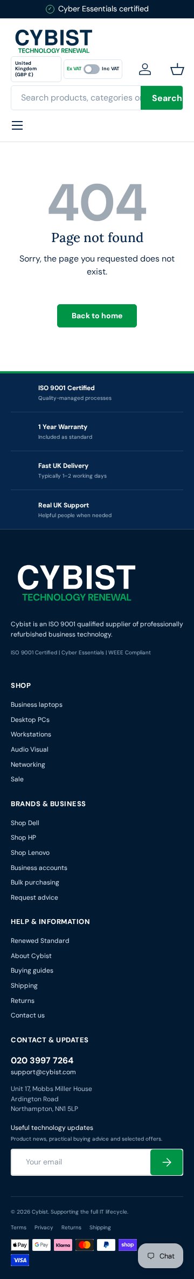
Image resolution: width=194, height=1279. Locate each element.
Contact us (28, 1015)
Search (167, 98)
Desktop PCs (30, 719)
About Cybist (31, 956)
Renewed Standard (40, 940)
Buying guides (32, 970)
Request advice (34, 897)
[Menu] (17, 125)
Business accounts (39, 867)
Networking (28, 764)
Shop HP (23, 837)
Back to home (97, 315)
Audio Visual (29, 749)
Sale (17, 779)
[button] (179, 69)
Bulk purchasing (35, 882)
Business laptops (37, 704)
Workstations (31, 734)
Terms (18, 1227)
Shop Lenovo (30, 852)
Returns (22, 1000)
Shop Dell (25, 823)
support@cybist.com (43, 1072)
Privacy (43, 1227)
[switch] (93, 69)
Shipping (24, 985)
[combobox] (97, 98)
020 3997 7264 (42, 1060)
